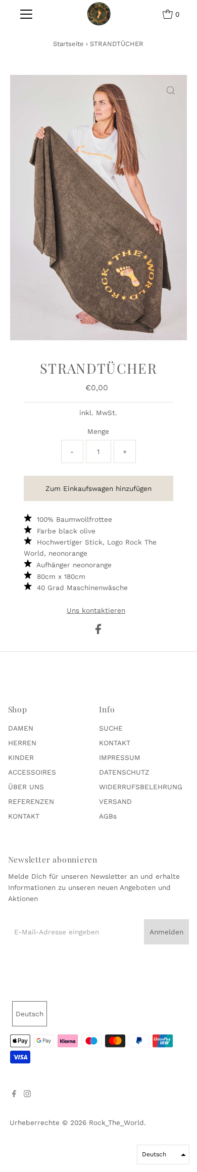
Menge (98, 431)
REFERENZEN (31, 801)
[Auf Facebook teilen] (98, 631)
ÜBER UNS (26, 787)
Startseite (68, 44)
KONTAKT (23, 816)
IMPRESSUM (119, 757)
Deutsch (29, 1014)
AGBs (108, 816)
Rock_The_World (116, 1122)
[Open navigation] (26, 14)
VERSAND (115, 801)
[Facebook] (14, 1095)
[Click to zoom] (171, 91)
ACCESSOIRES (32, 772)
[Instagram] (27, 1095)
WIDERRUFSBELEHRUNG (140, 787)
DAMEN (20, 728)
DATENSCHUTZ (124, 772)
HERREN (22, 743)
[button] (163, 1154)
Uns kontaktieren (96, 610)
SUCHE (111, 728)
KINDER (21, 757)
